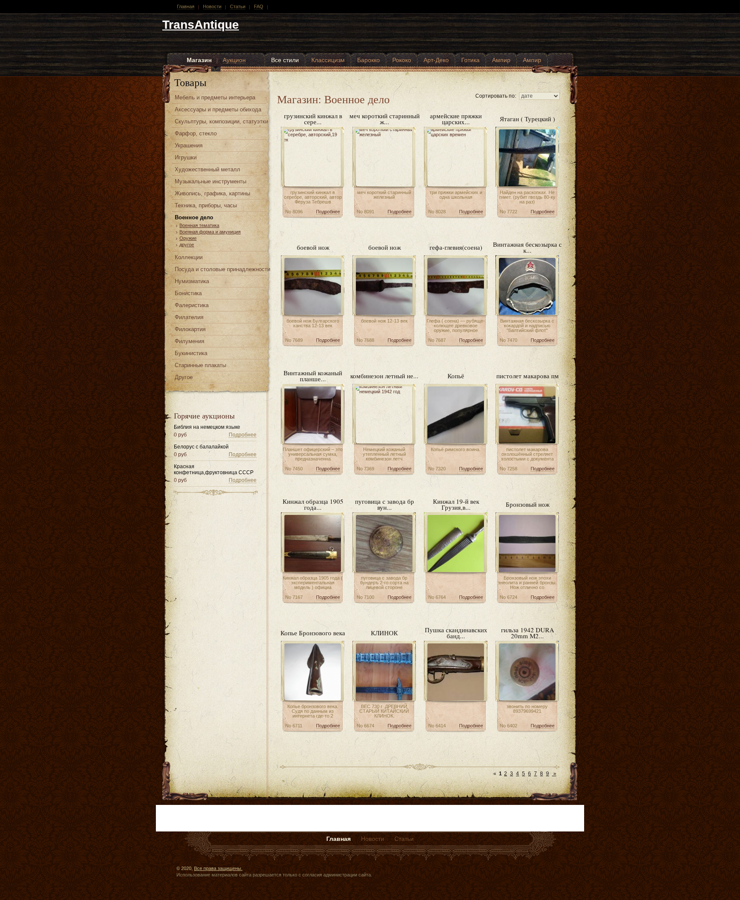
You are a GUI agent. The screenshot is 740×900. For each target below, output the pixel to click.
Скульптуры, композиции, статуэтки (221, 121)
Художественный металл (207, 169)
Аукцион (234, 60)
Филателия (189, 317)
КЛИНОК (384, 632)
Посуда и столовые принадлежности (222, 269)
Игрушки (186, 157)
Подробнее (243, 435)
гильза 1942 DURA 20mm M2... (527, 632)
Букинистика (191, 353)
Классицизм (328, 60)
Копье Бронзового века (312, 632)
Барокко (368, 60)
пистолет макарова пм (527, 375)
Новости (212, 6)
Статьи (237, 6)
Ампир (501, 60)
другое (186, 244)
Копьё (456, 375)
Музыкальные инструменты (210, 181)
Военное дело (194, 217)
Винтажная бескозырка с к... (527, 247)
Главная (185, 6)
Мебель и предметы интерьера (215, 97)
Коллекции (189, 257)
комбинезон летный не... (384, 375)
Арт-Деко (436, 60)
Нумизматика (192, 281)
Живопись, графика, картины (212, 193)
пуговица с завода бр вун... (384, 504)
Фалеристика (192, 305)
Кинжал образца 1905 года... (313, 504)
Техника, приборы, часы (206, 205)
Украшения (189, 145)
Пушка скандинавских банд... (456, 632)
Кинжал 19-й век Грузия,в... (456, 504)
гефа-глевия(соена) (456, 247)
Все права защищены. (218, 868)
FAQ (258, 6)
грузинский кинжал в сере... (313, 118)
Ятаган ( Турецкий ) (527, 118)
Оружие (188, 238)
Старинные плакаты (200, 365)
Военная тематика (199, 225)
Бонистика (188, 293)
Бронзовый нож (527, 504)
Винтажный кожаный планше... (312, 375)
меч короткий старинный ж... (384, 118)
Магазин (199, 60)
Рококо (401, 60)
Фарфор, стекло (196, 133)
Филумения (189, 341)
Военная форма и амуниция (210, 231)
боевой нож (313, 247)
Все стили (285, 60)
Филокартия (190, 329)
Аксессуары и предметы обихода (218, 109)
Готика (470, 60)
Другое (184, 377)
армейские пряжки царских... (456, 118)
